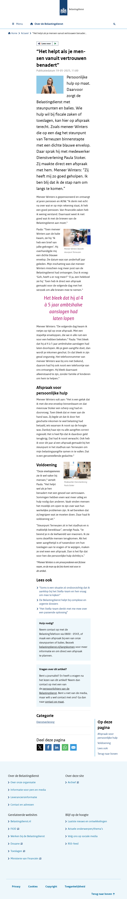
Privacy (16, 886)
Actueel (25, 33)
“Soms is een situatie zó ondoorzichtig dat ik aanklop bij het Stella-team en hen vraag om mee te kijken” (64, 591)
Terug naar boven (108, 753)
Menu (19, 24)
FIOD (13, 828)
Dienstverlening (45, 722)
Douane (15, 843)
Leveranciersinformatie (24, 797)
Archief (72, 782)
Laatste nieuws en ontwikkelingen (87, 821)
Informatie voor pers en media (28, 789)
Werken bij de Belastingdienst (28, 836)
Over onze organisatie (23, 782)
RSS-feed (73, 843)
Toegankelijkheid (75, 886)
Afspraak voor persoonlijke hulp (108, 735)
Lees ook (103, 748)
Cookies (33, 886)
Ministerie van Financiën (24, 858)
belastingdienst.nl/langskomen (57, 647)
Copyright (51, 886)
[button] (47, 43)
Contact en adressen (22, 804)
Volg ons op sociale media (83, 836)
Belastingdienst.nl (21, 821)
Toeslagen (16, 851)
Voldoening (104, 743)
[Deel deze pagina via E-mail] (73, 747)
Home (14, 33)
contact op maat (54, 701)
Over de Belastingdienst (49, 24)
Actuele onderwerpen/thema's (85, 828)
